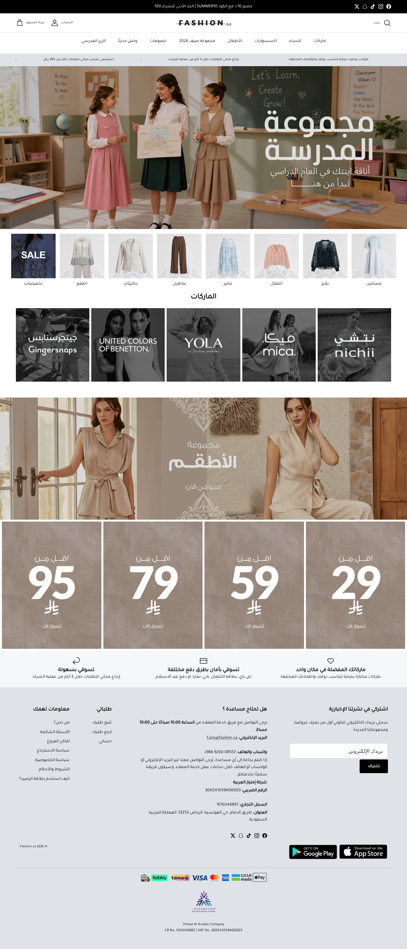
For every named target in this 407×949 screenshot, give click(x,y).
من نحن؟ (62, 723)
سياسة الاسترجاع (53, 751)
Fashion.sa (28, 847)
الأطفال (235, 41)
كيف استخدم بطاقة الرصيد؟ (44, 779)
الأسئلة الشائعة (55, 732)
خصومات (158, 41)
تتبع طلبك (102, 723)
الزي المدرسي (93, 41)
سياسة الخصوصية (52, 760)
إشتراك (374, 766)
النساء (295, 41)
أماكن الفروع (58, 741)
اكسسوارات (265, 41)
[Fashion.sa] (203, 23)
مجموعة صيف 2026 (197, 41)
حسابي (105, 741)
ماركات (320, 41)
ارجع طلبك (102, 732)
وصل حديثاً (127, 41)
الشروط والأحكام (54, 769)
